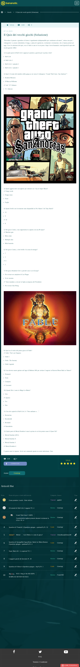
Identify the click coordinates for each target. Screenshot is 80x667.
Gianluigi (17, 473)
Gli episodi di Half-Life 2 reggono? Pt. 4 (21, 508)
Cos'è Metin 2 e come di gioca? (33, 535)
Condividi (15, 463)
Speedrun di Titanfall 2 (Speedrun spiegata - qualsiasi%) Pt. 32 (28, 527)
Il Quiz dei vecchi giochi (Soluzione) (27, 12)
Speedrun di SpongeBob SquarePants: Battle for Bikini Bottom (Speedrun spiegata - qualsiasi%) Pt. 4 (28, 543)
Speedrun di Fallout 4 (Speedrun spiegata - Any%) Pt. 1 (26, 566)
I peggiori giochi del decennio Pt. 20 (20, 559)
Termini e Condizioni (40, 662)
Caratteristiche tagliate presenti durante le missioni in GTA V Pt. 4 (32, 519)
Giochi (9, 12)
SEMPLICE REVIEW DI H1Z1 (19, 577)
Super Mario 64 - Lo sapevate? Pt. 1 (20, 551)
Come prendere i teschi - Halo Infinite (20, 500)
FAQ (40, 657)
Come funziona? (71, 665)
